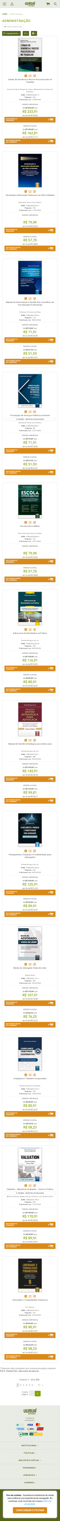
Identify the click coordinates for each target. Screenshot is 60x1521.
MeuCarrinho (48, 4)
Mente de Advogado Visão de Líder (30, 968)
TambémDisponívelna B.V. (30, 76)
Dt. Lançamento (12, 33)
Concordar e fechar (30, 1510)
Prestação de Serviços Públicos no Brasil (30, 415)
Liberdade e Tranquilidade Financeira (30, 1300)
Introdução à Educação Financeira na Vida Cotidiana (30, 195)
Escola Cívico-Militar (30, 526)
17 (39, 1385)
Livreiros (29, 1482)
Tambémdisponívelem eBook (25, 76)
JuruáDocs (29, 1475)
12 (26, 33)
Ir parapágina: (25, 1393)
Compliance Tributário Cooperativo (30, 1078)
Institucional (29, 1445)
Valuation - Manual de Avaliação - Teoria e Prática (30, 1189)
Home (4, 14)
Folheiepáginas (34, 76)
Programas (29, 1468)
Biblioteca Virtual (29, 1460)
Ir (37, 1393)
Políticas (29, 1453)
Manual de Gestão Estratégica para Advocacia (30, 744)
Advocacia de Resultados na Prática (30, 633)
